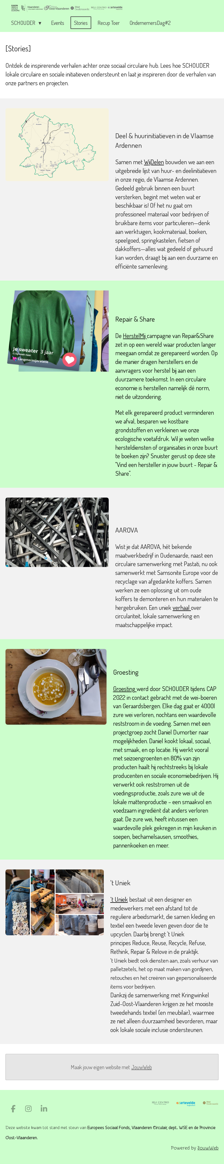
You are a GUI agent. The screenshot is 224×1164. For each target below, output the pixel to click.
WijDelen (154, 162)
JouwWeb (141, 1067)
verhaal (182, 607)
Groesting (125, 688)
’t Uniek (119, 899)
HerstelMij (135, 335)
